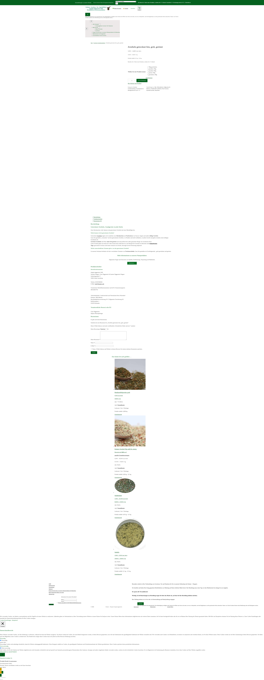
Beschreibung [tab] (97, 217)
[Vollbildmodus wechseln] (2, 677)
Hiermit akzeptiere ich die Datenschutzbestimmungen (69, 602)
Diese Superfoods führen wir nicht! (56, 592)
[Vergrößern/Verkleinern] (0, 677)
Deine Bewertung (95, 329)
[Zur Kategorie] (117, 3)
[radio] (152, 67)
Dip (155, 87)
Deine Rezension (95, 339)
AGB (50, 583)
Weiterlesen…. (132, 263)
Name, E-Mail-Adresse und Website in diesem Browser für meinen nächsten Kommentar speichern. (117, 349)
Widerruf (51, 589)
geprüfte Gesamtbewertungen (122, 455)
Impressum (136, 606)
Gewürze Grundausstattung (99, 42)
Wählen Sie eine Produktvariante (137, 71)
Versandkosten (121, 405)
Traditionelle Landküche (156, 88)
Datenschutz (153, 606)
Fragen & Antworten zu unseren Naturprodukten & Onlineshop (62, 590)
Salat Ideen (157, 90)
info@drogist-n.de (99, 284)
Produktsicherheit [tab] (98, 219)
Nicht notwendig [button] (4, 646)
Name (93, 342)
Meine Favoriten (117, 8)
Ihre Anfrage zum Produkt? (134, 83)
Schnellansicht (118, 414)
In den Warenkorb (142, 80)
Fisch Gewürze (165, 88)
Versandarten (51, 587)
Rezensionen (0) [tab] (98, 221)
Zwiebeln (99, 236)
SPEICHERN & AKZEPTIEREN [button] (8, 652)
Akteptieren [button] (15, 620)
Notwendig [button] (3, 638)
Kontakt (126, 8)
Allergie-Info (51, 594)
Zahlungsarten (52, 585)
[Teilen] (3, 677)
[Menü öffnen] (86, 29)
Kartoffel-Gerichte (150, 90)
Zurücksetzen (149, 78)
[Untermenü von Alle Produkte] (100, 24)
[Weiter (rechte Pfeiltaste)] (2, 679)
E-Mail (93, 346)
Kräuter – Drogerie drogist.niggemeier (114, 606)
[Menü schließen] (91, 21)
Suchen (140, 603)
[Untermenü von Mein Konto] (99, 27)
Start (92, 42)
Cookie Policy (170, 606)
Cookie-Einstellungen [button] (5, 620)
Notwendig (4, 640)
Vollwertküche (160, 87)
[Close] (2, 654)
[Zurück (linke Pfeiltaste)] (0, 679)
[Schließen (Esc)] (4, 677)
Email (62, 601)
